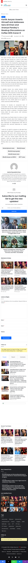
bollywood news (18, 519)
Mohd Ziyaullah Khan (7, 36)
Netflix (23, 521)
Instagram (18, 521)
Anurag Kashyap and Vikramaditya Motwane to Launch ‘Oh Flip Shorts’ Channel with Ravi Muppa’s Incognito (18, 363)
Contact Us (19, 553)
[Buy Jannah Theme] (14, 9)
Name (2, 320)
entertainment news (8, 148)
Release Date (11, 526)
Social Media (12, 528)
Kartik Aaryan (21, 148)
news (9, 523)
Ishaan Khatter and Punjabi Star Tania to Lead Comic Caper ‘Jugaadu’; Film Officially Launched (18, 389)
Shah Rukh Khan (5, 528)
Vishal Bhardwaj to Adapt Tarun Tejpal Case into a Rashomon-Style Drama (18, 371)
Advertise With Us (16, 551)
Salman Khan (18, 526)
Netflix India (4, 523)
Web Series (4, 530)
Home (3, 13)
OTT (13, 523)
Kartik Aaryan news (14, 154)
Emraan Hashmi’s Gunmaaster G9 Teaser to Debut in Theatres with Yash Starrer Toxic (20, 288)
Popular (4, 357)
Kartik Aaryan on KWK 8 (9, 157)
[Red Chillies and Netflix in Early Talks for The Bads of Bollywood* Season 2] (23, 504)
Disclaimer (9, 551)
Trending (18, 528)
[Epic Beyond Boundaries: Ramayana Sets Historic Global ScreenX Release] (23, 509)
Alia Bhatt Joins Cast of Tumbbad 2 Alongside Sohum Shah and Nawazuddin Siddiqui (21, 458)
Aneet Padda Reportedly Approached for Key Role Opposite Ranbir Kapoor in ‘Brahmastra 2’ (7, 288)
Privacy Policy (23, 551)
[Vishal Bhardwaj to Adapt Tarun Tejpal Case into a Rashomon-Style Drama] (5, 371)
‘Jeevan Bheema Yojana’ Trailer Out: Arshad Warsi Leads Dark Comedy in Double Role (7, 272)
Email (2, 325)
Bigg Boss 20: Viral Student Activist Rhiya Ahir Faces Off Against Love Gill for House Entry (20, 272)
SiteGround (22, 549)
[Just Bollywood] (7, 5)
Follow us (3, 535)
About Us (4, 551)
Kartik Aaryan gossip (14, 151)
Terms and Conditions (11, 553)
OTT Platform (4, 526)
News (7, 13)
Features (13, 521)
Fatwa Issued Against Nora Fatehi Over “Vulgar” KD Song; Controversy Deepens (17, 396)
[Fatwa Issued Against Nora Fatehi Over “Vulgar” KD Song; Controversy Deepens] (5, 397)
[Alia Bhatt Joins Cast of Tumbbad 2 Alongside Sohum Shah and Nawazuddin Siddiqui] (21, 450)
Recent (13, 357)
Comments (22, 357)
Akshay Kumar (4, 519)
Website (3, 331)
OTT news (22, 157)
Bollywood (11, 519)
